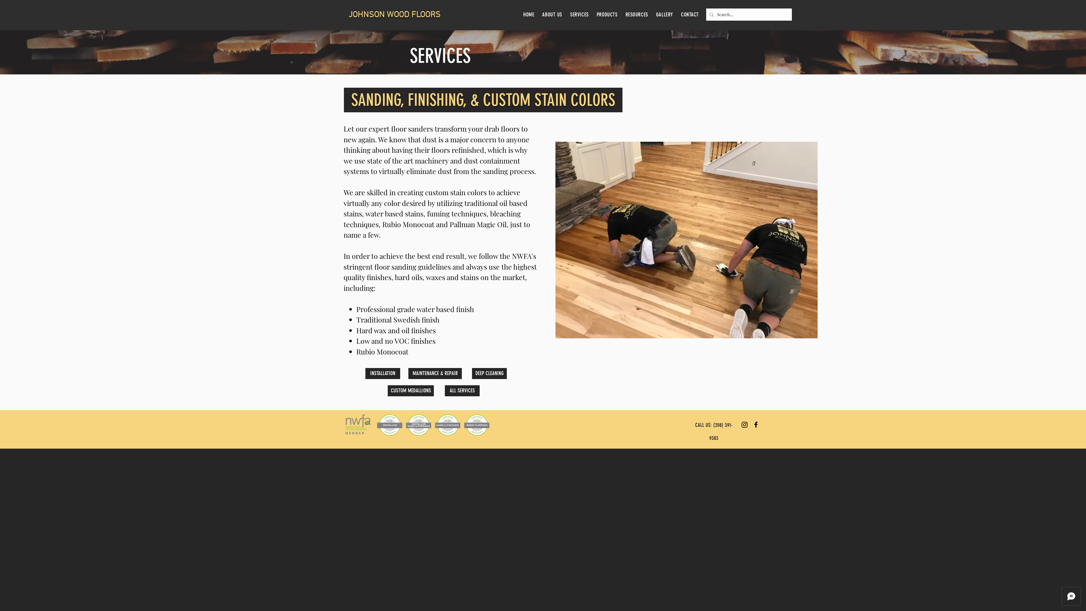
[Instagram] (745, 425)
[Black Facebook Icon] (756, 425)
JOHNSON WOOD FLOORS (395, 15)
